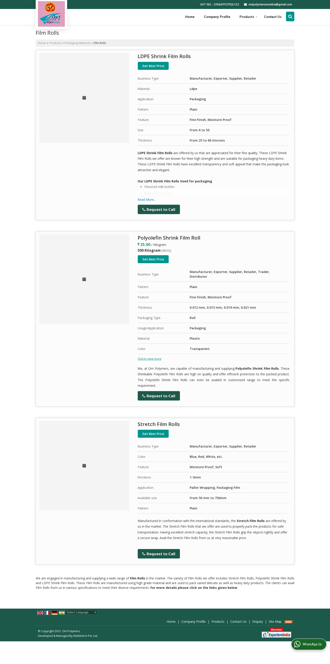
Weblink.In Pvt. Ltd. (85, 636)
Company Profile (217, 17)
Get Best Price (153, 66)
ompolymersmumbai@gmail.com (270, 4)
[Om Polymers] (51, 14)
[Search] (290, 16)
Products (247, 17)
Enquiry (257, 621)
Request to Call (160, 209)
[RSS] (289, 621)
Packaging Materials (77, 43)
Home (190, 17)
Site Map (275, 621)
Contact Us (273, 17)
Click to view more (149, 359)
